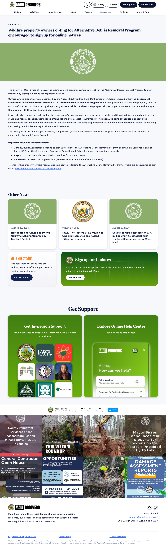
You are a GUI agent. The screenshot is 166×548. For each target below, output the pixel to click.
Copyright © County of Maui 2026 (22, 537)
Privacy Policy (65, 537)
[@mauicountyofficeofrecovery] (50, 409)
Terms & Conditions (117, 537)
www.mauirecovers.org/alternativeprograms (38, 168)
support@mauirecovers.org (143, 517)
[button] (19, 12)
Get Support (83, 309)
